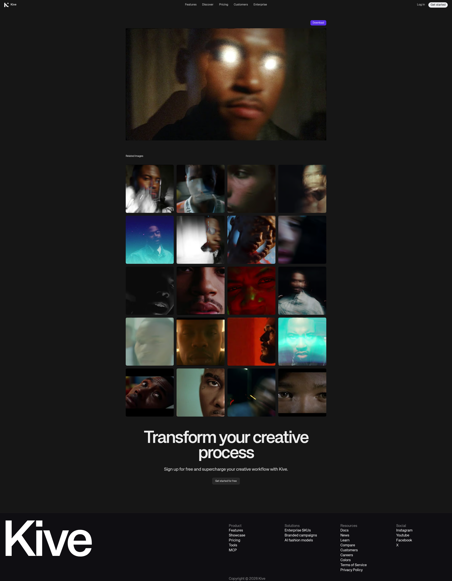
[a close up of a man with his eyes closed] (201, 342)
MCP (233, 550)
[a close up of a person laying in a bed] (150, 392)
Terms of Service (353, 565)
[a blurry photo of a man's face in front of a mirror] (150, 342)
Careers (346, 555)
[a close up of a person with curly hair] (201, 392)
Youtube (402, 535)
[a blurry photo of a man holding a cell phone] (302, 291)
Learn (345, 540)
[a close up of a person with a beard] (251, 342)
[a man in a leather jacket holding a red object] (302, 342)
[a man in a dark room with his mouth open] (150, 291)
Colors (345, 560)
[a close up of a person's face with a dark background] (302, 392)
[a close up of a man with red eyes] (251, 291)
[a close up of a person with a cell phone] (251, 189)
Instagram (404, 530)
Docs (344, 530)
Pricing (223, 4)
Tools (233, 545)
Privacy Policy (351, 570)
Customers (241, 4)
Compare (347, 545)
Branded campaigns (301, 535)
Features (191, 4)
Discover (207, 4)
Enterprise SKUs (298, 530)
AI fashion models (299, 540)
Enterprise (260, 4)
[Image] (201, 189)
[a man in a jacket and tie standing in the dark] (150, 240)
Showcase (237, 535)
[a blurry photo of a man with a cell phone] (150, 189)
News (344, 535)
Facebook (404, 540)
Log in (421, 4)
